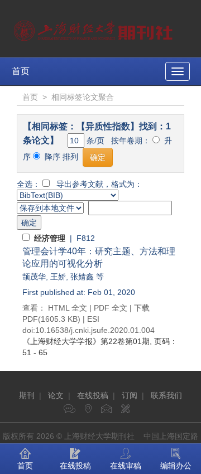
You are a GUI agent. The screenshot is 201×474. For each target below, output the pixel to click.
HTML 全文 (67, 307)
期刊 (27, 395)
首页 (21, 71)
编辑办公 (176, 465)
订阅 (129, 395)
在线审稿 (125, 465)
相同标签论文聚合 (82, 97)
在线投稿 (92, 395)
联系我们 (166, 395)
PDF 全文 (110, 307)
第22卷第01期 (86, 341)
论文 (56, 395)
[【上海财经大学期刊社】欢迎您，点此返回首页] (94, 27)
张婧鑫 (82, 276)
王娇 (58, 276)
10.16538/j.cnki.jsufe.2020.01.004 (95, 330)
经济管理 (49, 238)
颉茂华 (34, 276)
